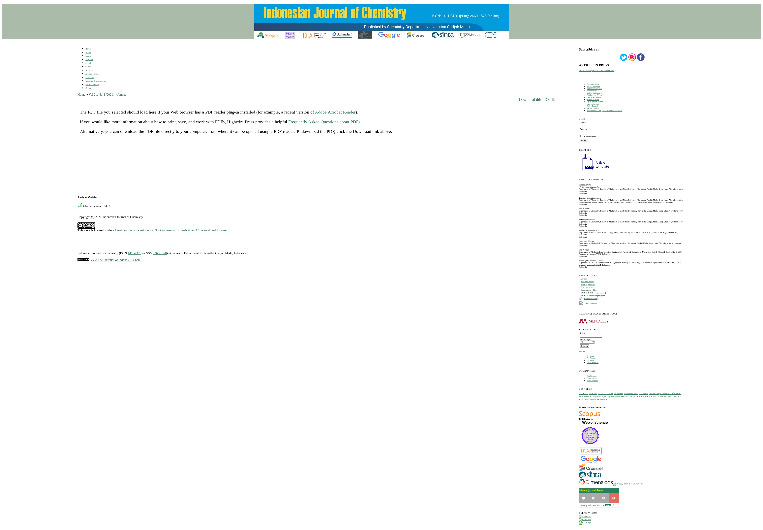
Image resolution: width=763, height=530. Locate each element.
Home (88, 49)
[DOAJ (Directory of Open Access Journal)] (591, 454)
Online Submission (594, 93)
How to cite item (587, 287)
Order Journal (592, 106)
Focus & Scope (593, 84)
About (88, 52)
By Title (590, 360)
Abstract (583, 279)
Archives (89, 70)
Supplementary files (588, 290)
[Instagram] (632, 60)
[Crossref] (591, 471)
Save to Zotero (591, 303)
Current (88, 67)
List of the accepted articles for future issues (596, 70)
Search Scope (585, 339)
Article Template (593, 86)
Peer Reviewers (593, 104)
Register (89, 59)
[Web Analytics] (83, 260)
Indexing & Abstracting (95, 81)
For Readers (591, 376)
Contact (88, 88)
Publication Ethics (594, 95)
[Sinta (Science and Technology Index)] (590, 479)
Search (88, 63)
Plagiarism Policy (594, 97)
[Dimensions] (596, 484)
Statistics (89, 77)
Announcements (92, 74)
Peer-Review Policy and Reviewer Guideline (604, 110)
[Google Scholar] (591, 462)
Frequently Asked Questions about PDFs (324, 121)
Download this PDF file (537, 99)
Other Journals (592, 362)
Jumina (121, 94)
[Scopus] (590, 417)
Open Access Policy (595, 102)
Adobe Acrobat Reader (335, 112)
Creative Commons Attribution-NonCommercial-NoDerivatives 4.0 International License (171, 230)
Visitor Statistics (593, 108)
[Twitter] (624, 60)
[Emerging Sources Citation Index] (590, 446)
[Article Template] (594, 172)
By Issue (590, 356)
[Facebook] (641, 60)
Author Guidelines (594, 88)
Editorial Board (593, 99)
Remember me (590, 137)
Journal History (92, 84)
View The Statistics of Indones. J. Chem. (115, 260)
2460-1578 (160, 253)
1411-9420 (134, 253)
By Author (591, 358)
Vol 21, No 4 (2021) (101, 94)
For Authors (591, 378)
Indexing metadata (588, 284)
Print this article (587, 282)
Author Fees (592, 91)
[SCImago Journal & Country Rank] (628, 484)
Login (88, 56)
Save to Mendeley (591, 298)
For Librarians (592, 380)
